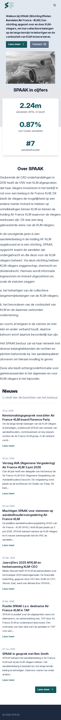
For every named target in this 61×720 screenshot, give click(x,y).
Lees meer (14, 44)
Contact (37, 44)
